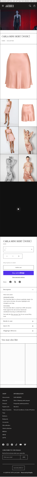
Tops (3, 413)
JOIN (24, 457)
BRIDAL (4, 431)
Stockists (16, 406)
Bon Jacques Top (16, 314)
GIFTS (4, 437)
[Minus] (6, 256)
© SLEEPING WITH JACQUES (11, 472)
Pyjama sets (5, 406)
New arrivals (5, 397)
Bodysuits (5, 419)
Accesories (5, 422)
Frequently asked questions (21, 403)
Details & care (7, 321)
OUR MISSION (18, 397)
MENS (4, 434)
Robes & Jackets (6, 410)
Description (7, 289)
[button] (3, 5)
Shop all (4, 400)
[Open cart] (34, 6)
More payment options (18, 277)
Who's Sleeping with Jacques (22, 400)
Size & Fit (6, 326)
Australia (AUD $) (18, 467)
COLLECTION (10, 40)
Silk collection (6, 425)
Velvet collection (6, 428)
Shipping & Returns (9, 331)
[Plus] (18, 256)
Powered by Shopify (27, 472)
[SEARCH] (30, 6)
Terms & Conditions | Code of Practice (24, 410)
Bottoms (4, 416)
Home (3, 40)
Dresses (4, 403)
